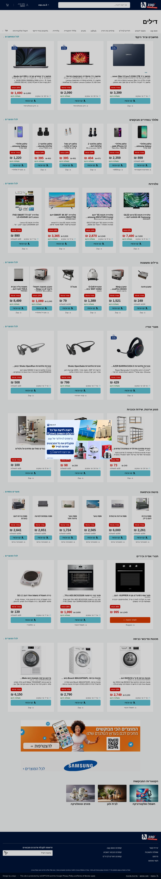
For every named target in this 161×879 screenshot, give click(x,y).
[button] (110, 421)
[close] (110, 421)
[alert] (80, 440)
